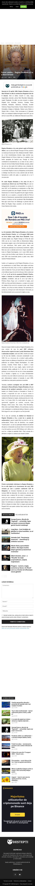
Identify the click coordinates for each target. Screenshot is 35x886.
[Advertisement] (17, 23)
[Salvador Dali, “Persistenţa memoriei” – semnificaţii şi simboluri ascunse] (6, 539)
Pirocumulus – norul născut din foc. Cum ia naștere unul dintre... (22, 761)
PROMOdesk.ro (17, 864)
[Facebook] (15, 874)
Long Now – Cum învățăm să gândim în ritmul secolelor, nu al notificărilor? (22, 531)
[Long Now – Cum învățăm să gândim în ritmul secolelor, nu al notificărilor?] (6, 531)
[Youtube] (19, 874)
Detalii (17, 6)
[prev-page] (3, 576)
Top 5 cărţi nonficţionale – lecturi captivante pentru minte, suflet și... (22, 712)
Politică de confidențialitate (20, 881)
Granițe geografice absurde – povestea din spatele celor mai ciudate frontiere (21, 704)
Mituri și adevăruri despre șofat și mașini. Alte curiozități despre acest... (22, 770)
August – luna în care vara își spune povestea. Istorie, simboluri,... (21, 778)
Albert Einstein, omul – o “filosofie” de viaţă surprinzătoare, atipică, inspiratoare (19, 559)
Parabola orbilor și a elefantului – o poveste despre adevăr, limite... (22, 736)
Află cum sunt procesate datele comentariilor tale (15, 628)
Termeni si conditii (8, 881)
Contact (29, 881)
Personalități (18, 43)
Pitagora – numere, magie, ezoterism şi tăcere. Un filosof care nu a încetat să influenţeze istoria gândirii (21, 569)
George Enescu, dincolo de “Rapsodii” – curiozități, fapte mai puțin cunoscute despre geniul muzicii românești (21, 522)
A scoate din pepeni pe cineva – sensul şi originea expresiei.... (21, 720)
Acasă (2, 43)
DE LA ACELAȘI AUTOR (22, 514)
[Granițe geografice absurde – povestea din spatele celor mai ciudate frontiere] (6, 705)
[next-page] (5, 576)
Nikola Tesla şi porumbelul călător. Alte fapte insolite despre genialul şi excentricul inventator (21, 549)
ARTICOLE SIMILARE (8, 514)
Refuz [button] (11, 6)
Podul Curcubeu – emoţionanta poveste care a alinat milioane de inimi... (22, 745)
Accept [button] (23, 6)
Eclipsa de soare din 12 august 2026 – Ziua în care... (21, 753)
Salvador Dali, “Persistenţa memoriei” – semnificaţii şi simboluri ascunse (20, 539)
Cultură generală (9, 43)
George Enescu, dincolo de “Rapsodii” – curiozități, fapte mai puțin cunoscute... (22, 729)
